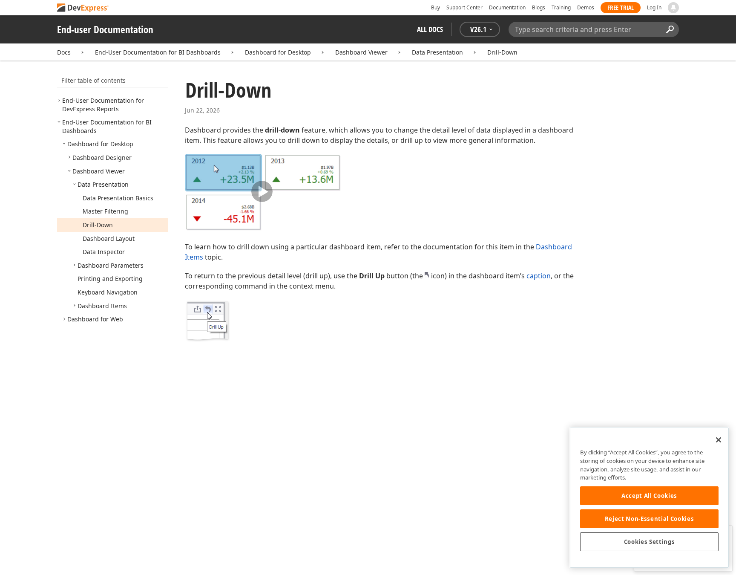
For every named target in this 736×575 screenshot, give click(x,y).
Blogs (538, 7)
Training (561, 7)
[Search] (670, 29)
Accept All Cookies (649, 496)
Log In (654, 7)
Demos (585, 7)
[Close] (718, 440)
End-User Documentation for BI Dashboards (158, 52)
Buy (435, 7)
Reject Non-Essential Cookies (649, 519)
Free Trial (620, 7)
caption (538, 275)
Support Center (464, 7)
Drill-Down (502, 52)
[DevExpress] (83, 8)
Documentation (507, 7)
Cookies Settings (649, 542)
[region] (649, 497)
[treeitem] (103, 104)
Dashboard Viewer (361, 52)
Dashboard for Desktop (278, 52)
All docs (430, 29)
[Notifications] (673, 7)
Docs (64, 52)
